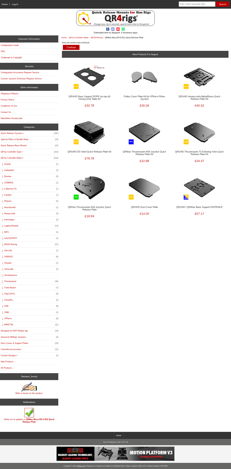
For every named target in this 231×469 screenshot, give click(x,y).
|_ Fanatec (29, 195)
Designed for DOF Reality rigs (29, 331)
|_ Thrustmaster (29, 281)
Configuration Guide (10, 45)
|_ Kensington (29, 219)
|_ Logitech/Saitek (29, 226)
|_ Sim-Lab (29, 250)
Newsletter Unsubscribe (11, 118)
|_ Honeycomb (29, 213)
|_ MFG (29, 232)
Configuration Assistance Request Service (20, 72)
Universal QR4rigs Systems (29, 337)
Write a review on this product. (29, 393)
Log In (15, 4)
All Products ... (7, 368)
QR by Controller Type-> (29, 152)
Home (5, 4)
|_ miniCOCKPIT (29, 238)
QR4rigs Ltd (81, 466)
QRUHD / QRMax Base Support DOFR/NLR (199, 207)
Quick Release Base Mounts (29, 145)
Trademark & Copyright (11, 57)
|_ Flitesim (29, 201)
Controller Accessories (29, 349)
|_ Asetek (29, 164)
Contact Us (6, 112)
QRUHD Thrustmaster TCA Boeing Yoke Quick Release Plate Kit (199, 152)
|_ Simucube (29, 269)
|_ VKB (29, 306)
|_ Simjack (29, 263)
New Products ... (8, 361)
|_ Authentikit (29, 170)
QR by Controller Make (78, 38)
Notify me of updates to (29, 420)
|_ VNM (29, 312)
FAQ (3, 51)
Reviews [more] (29, 376)
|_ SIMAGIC (29, 256)
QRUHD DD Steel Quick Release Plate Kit (89, 151)
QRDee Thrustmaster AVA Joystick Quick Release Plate (89, 208)
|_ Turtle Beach (29, 287)
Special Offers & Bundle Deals (29, 139)
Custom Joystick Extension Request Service (21, 78)
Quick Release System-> (29, 133)
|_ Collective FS (29, 189)
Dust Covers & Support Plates (29, 343)
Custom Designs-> (29, 355)
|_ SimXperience (9, 275)
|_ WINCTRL (29, 324)
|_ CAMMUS (29, 182)
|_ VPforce (29, 318)
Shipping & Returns (9, 93)
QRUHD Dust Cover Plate (144, 207)
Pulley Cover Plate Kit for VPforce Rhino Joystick (144, 97)
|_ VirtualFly (29, 300)
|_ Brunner (29, 176)
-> (29, 158)
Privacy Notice (7, 100)
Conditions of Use (9, 106)
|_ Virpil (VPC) (29, 294)
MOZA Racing (97, 38)
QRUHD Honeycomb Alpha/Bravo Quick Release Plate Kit (199, 97)
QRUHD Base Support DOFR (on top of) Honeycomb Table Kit (89, 97)
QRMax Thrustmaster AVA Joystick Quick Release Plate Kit (144, 152)
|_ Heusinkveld (29, 207)
